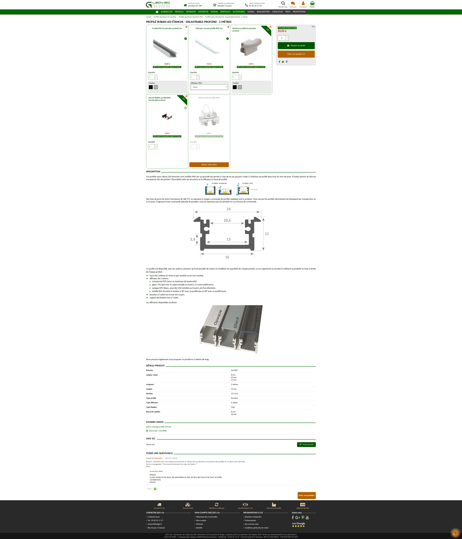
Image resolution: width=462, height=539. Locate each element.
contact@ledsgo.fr (155, 524)
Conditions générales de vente (256, 528)
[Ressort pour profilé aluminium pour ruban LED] (209, 116)
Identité (199, 528)
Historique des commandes (206, 517)
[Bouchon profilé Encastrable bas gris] (251, 47)
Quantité (151, 73)
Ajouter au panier (298, 46)
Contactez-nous (154, 517)
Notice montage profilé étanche (158, 427)
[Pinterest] (287, 62)
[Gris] (156, 87)
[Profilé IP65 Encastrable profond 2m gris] (167, 47)
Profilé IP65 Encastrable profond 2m (167, 28)
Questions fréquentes (253, 517)
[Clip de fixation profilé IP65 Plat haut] (167, 116)
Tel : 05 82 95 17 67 (155, 521)
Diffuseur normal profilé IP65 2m (209, 28)
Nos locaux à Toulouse (156, 528)
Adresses (199, 524)
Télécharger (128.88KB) (157, 431)
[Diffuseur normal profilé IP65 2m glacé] (209, 47)
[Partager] (279, 62)
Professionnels (250, 521)
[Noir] (151, 87)
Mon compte (201, 521)
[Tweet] (283, 62)
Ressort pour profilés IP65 (209, 98)
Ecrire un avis (307, 445)
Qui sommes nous (252, 524)
